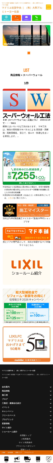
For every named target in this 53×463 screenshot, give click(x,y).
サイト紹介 (7, 427)
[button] (24, 53)
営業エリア (18, 452)
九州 (16, 3)
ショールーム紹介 (9, 432)
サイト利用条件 (25, 442)
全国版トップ (25, 435)
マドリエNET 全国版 (8, 3)
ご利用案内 (25, 439)
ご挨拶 (3, 452)
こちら (10, 198)
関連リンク (25, 449)
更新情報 (6, 423)
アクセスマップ (28, 452)
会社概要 (10, 452)
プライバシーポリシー (25, 446)
